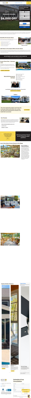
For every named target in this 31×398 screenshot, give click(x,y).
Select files (24, 23)
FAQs (24, 0)
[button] (28, 2)
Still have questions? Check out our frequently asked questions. (23, 138)
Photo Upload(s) (21, 20)
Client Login (29, 0)
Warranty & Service (5, 127)
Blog (26, 0)
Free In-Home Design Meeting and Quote (8, 124)
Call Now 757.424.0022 (18, 2)
